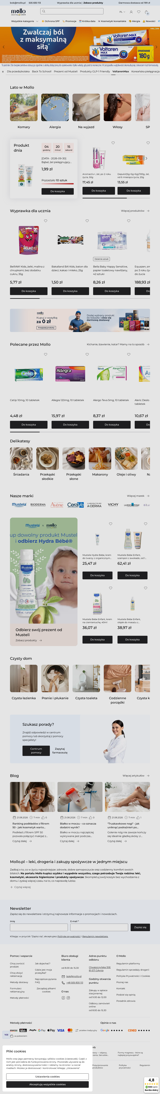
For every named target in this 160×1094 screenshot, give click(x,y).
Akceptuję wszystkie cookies (47, 1084)
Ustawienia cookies (47, 1076)
